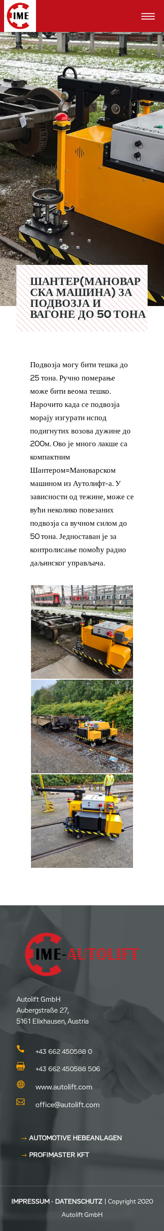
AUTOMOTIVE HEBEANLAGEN (75, 1138)
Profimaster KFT (59, 1155)
